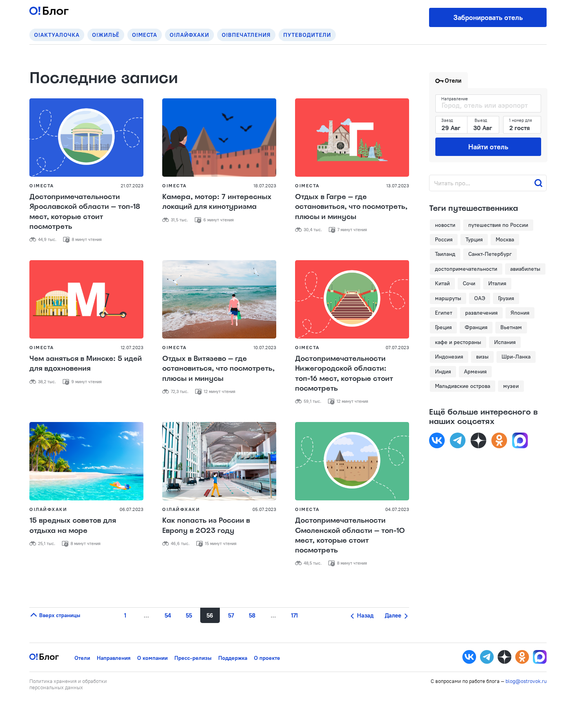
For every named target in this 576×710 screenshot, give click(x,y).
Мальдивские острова (462, 385)
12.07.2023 (132, 347)
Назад (364, 615)
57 (231, 615)
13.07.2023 (397, 185)
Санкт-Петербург (490, 253)
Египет (443, 312)
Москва (505, 239)
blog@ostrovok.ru (526, 681)
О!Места (144, 34)
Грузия (506, 298)
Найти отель (488, 146)
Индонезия (449, 356)
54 (168, 615)
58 (252, 615)
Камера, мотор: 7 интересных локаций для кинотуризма (217, 201)
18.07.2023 (265, 185)
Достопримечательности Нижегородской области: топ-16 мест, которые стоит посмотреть (344, 373)
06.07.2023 (131, 509)
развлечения (481, 312)
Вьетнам (511, 327)
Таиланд (445, 253)
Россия (444, 239)
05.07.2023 (264, 509)
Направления (113, 657)
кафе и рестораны (458, 342)
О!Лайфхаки (189, 34)
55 (189, 615)
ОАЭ (479, 298)
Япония (520, 312)
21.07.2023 (132, 185)
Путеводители (307, 34)
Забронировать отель (488, 17)
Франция (476, 327)
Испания (505, 342)
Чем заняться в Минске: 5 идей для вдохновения (85, 363)
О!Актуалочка (57, 34)
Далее (394, 615)
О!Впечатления (246, 34)
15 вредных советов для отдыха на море (72, 525)
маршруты (448, 298)
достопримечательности (466, 268)
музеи (511, 385)
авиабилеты (525, 268)
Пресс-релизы (193, 657)
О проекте (267, 657)
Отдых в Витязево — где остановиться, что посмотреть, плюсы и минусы (218, 368)
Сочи (469, 283)
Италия (497, 283)
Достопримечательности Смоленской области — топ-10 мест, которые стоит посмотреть (350, 535)
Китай (442, 283)
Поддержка (232, 657)
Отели (82, 657)
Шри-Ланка (516, 356)
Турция (474, 239)
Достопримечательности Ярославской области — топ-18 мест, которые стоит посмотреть (84, 211)
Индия (443, 371)
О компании (152, 657)
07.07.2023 (397, 347)
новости (445, 224)
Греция (443, 327)
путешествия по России (498, 224)
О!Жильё (106, 34)
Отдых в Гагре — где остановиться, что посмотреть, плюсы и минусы (351, 206)
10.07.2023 (265, 347)
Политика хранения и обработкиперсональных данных (68, 684)
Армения (475, 371)
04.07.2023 (397, 509)
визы (482, 356)
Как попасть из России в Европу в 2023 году (206, 525)
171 (294, 615)
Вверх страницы (59, 615)
